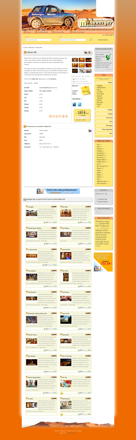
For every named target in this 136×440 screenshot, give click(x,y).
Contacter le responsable (81, 81)
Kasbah (102, 223)
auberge (98, 228)
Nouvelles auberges (42, 32)
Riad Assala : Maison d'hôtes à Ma (37, 313)
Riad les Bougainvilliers (34, 377)
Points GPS (27, 147)
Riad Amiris (65, 271)
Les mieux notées (59, 32)
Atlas (98, 147)
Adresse (26, 130)
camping (98, 237)
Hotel (97, 224)
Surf (98, 179)
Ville (25, 137)
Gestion (99, 212)
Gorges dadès (101, 160)
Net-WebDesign (71, 433)
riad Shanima (65, 228)
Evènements (100, 155)
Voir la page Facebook (45, 91)
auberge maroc (104, 228)
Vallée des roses (102, 181)
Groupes (26, 111)
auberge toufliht (101, 230)
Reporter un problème (80, 79)
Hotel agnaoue (32, 271)
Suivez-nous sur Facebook (74, 431)
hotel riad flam (66, 249)
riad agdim (31, 207)
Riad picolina (65, 335)
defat (105, 237)
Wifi (25, 101)
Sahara (99, 177)
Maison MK (39, 47)
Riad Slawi (65, 207)
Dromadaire (100, 153)
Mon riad (64, 377)
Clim (25, 98)
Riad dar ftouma (32, 335)
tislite (106, 244)
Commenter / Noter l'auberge (82, 76)
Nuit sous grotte (102, 166)
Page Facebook (28, 91)
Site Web (26, 88)
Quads (99, 173)
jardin (104, 239)
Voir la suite (50, 217)
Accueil (29, 32)
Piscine (99, 168)
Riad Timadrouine (102, 226)
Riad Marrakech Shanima (34, 228)
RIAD (107, 223)
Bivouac (99, 149)
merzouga (99, 241)
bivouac (104, 234)
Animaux (26, 104)
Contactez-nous (102, 199)
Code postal (27, 134)
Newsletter (63, 431)
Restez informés (103, 202)
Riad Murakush (32, 292)
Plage (98, 170)
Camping (99, 151)
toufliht (97, 246)
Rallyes (99, 175)
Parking (26, 107)
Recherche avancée (103, 39)
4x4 (98, 144)
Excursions (100, 157)
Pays (25, 140)
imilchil (98, 239)
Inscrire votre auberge (78, 32)
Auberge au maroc (102, 221)
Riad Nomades (66, 399)
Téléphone (27, 144)
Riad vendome (31, 356)
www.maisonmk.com (45, 88)
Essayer (109, 69)
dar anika (30, 399)
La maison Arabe (32, 249)
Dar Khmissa (65, 292)
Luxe (98, 164)
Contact (56, 431)
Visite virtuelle (101, 183)
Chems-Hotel (65, 313)
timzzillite (99, 244)
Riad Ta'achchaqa (67, 356)
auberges (99, 232)
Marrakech (32, 47)
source (106, 241)
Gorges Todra (101, 162)
